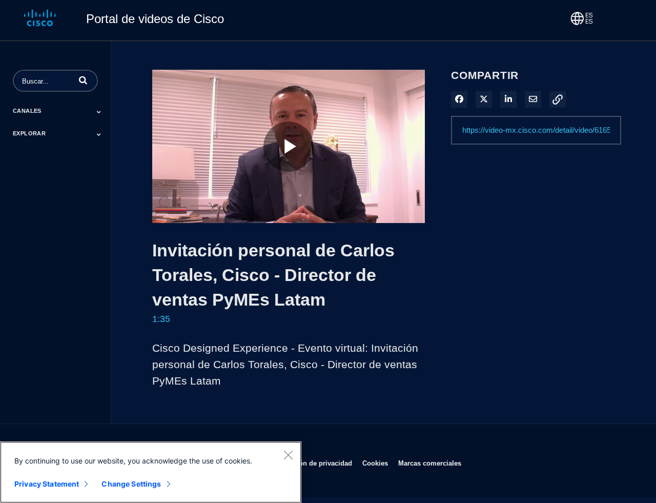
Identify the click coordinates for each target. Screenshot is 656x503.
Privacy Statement (46, 483)
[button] (83, 80)
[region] (150, 472)
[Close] (288, 455)
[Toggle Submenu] (99, 111)
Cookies (375, 463)
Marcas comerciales (429, 463)
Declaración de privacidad (311, 463)
